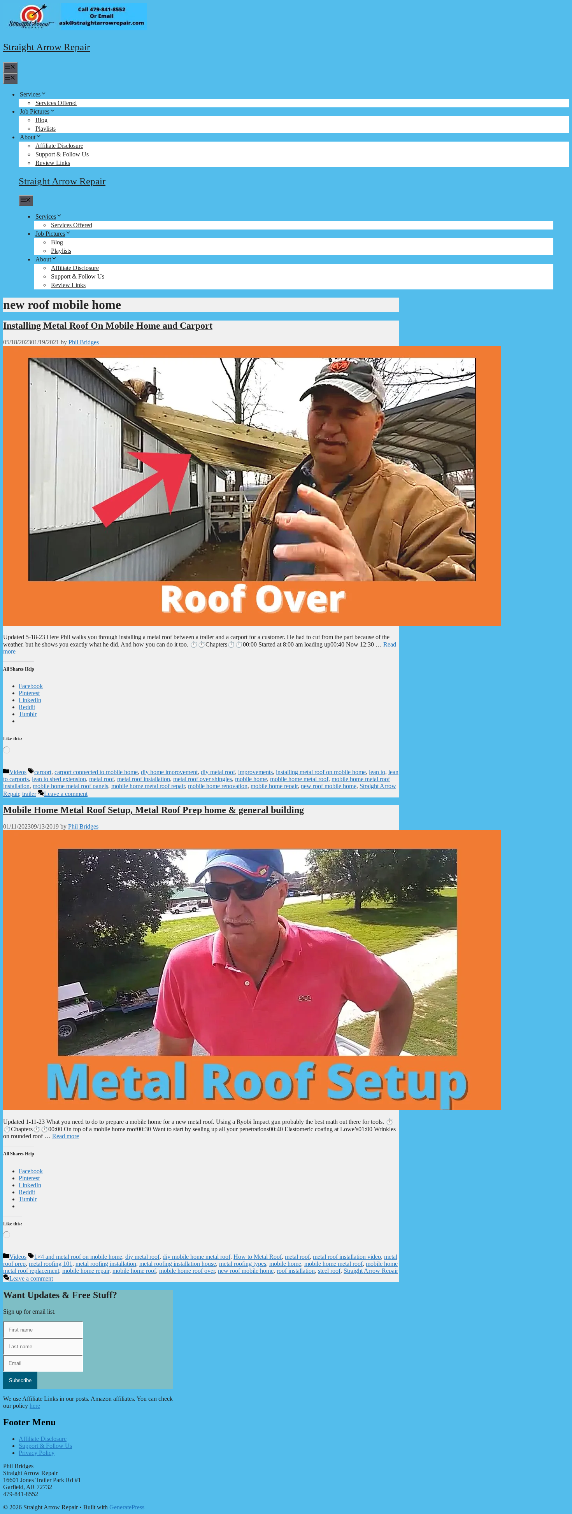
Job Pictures (34, 111)
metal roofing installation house (177, 1263)
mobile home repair (274, 786)
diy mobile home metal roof (196, 1256)
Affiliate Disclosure (59, 145)
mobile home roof (134, 1270)
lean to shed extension (59, 779)
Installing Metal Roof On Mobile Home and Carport (107, 326)
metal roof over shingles (202, 779)
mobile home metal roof (299, 779)
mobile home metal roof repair (148, 786)
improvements (255, 772)
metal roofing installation (105, 1263)
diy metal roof (218, 772)
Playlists (45, 128)
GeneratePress (126, 1507)
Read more (65, 1136)
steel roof (329, 1270)
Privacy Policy (36, 1452)
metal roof (101, 779)
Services (30, 94)
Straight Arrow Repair (46, 47)
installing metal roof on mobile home (321, 772)
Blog (41, 120)
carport (42, 772)
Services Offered (56, 103)
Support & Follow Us (62, 154)
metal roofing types (242, 1263)
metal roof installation (143, 779)
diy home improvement (169, 772)
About (27, 137)
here (35, 1405)
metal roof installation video (347, 1256)
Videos (17, 772)
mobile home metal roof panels (70, 786)
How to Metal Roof (257, 1256)
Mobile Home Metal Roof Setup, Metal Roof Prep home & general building (153, 810)
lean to (377, 772)
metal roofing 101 (50, 1263)
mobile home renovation (217, 786)
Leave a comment (66, 793)
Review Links (52, 162)
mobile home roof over (187, 1270)
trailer (29, 793)
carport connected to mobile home (96, 772)
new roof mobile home (328, 786)
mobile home (251, 779)
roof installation (296, 1270)
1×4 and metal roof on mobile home (78, 1256)
